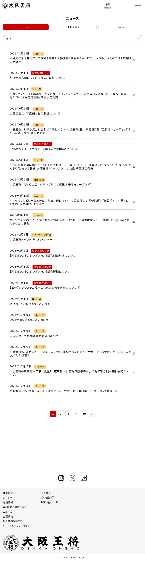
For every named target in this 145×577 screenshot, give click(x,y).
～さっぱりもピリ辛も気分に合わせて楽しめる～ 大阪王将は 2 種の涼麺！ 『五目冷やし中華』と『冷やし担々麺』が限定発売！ (69, 202)
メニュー (7, 497)
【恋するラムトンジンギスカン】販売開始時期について (43, 255)
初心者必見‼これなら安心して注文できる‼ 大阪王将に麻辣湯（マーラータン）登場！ (62, 391)
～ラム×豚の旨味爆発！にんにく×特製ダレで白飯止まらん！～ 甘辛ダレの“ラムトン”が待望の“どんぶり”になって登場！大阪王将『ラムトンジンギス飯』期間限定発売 (70, 166)
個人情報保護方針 (13, 521)
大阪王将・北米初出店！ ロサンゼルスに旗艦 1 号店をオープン (48, 184)
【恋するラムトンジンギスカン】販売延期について (40, 271)
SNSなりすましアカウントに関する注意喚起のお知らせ (44, 149)
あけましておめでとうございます (30, 303)
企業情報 (8, 516)
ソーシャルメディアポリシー (17, 526)
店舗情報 (8, 502)
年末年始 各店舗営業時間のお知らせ (34, 336)
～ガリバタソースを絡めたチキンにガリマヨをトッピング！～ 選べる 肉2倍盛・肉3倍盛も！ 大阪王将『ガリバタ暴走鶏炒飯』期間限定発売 (69, 95)
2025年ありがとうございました (29, 319)
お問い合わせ (47, 502)
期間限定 (8, 493)
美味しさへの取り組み (15, 507)
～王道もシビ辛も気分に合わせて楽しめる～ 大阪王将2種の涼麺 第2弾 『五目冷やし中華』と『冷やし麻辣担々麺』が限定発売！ (70, 131)
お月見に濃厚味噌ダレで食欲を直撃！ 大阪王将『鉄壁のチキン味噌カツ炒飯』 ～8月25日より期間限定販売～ (70, 59)
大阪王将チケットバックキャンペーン (32, 239)
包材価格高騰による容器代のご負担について (38, 78)
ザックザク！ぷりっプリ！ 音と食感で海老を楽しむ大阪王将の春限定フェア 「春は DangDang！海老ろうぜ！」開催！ (69, 221)
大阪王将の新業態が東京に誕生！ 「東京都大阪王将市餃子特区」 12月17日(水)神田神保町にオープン (69, 373)
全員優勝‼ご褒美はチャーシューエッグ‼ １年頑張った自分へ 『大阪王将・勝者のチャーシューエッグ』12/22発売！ (70, 353)
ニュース (7, 511)
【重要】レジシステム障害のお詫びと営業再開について (43, 287)
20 (84, 413)
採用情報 (45, 497)
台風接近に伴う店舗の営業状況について (35, 113)
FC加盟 (44, 493)
